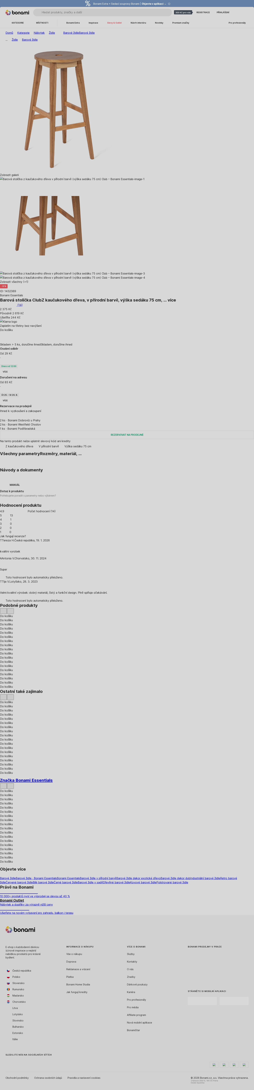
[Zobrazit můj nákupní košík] (245, 12)
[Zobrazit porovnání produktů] (237, 12)
